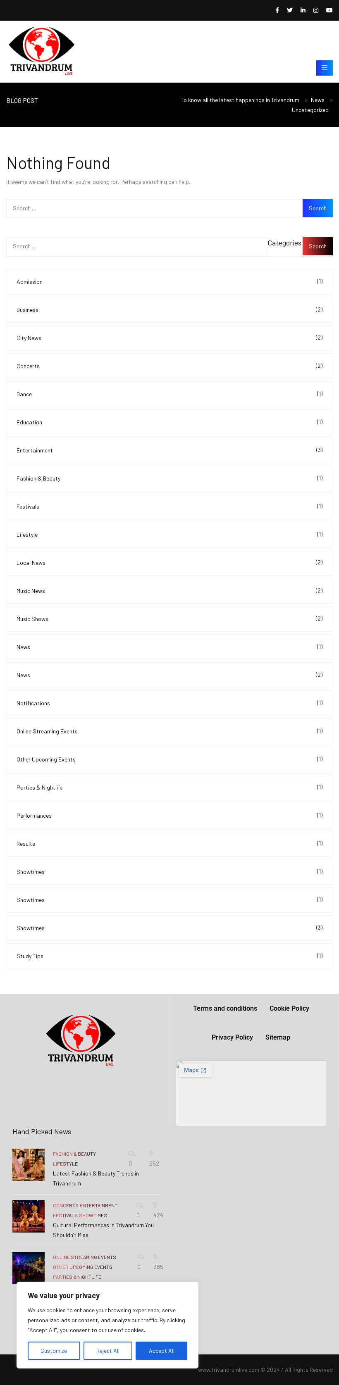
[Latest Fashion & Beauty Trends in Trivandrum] (28, 1165)
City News (169, 337)
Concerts (169, 365)
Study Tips (169, 955)
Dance (169, 393)
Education (169, 422)
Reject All (107, 1350)
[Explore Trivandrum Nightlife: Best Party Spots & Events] (28, 1268)
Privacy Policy (232, 1037)
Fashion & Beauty (169, 478)
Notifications (169, 703)
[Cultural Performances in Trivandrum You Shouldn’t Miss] (28, 1216)
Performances (169, 815)
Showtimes (169, 871)
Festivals (169, 506)
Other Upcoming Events (169, 759)
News (169, 646)
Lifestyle (169, 534)
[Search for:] (169, 208)
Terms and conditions (225, 1008)
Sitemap (277, 1037)
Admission (169, 281)
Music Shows (169, 618)
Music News (169, 590)
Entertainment (169, 450)
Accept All (161, 1350)
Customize (54, 1350)
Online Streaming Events (169, 731)
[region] (107, 1325)
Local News (169, 562)
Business (169, 309)
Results (169, 843)
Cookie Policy (289, 1008)
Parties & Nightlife (169, 787)
